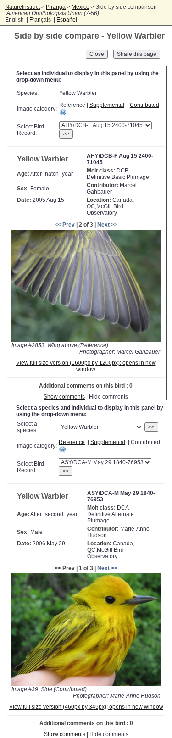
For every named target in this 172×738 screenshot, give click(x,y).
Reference (72, 442)
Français (40, 20)
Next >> (107, 225)
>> (66, 134)
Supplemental (106, 105)
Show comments (64, 397)
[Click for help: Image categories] (63, 112)
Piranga (56, 7)
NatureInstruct (22, 7)
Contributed (144, 105)
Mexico (80, 7)
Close (96, 54)
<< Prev (65, 225)
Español (66, 20)
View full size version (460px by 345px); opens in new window (86, 707)
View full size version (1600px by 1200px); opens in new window (86, 366)
